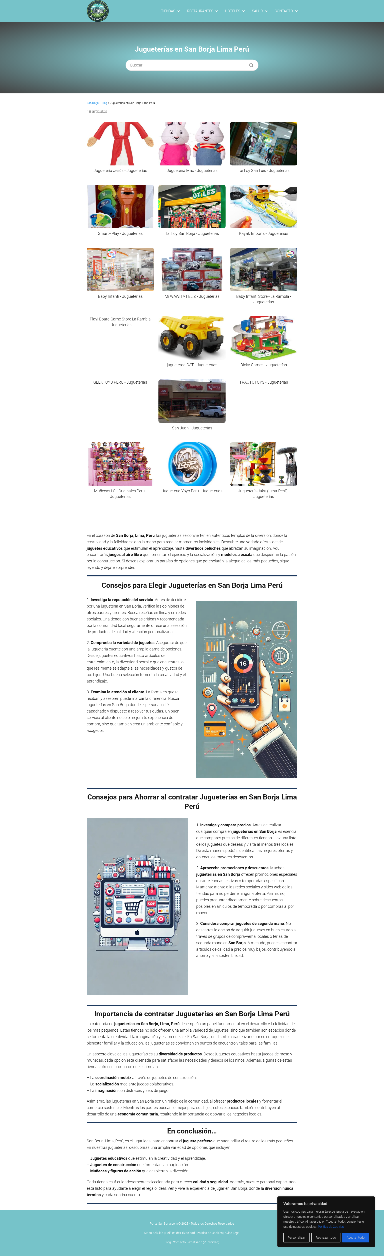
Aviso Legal (232, 1233)
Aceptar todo (356, 1237)
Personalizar (296, 1237)
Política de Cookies (331, 1226)
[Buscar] (249, 64)
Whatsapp (195, 1242)
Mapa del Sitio (153, 1233)
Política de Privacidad (180, 1233)
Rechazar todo (326, 1237)
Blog (168, 1242)
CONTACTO (284, 11)
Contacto (179, 1242)
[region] (326, 1221)
